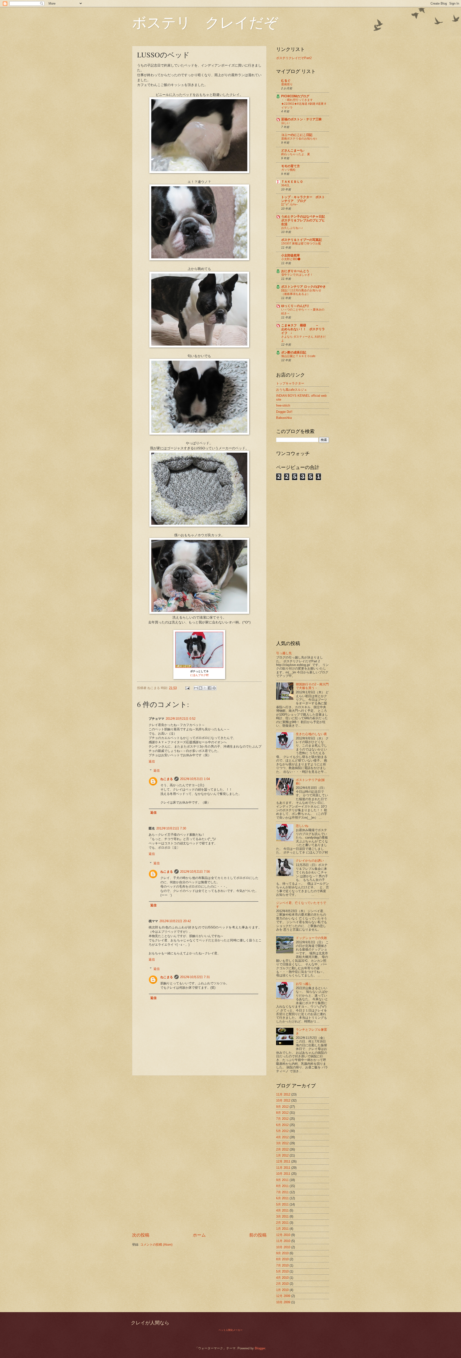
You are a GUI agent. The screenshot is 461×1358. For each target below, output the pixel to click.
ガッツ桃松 (288, 169)
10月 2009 (283, 1302)
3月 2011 (282, 1216)
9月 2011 (282, 1180)
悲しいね (302, 826)
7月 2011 (282, 1192)
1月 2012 (282, 1155)
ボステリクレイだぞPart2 (294, 58)
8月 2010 (282, 1259)
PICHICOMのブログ (295, 96)
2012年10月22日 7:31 (195, 977)
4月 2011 (282, 1210)
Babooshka (284, 418)
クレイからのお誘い (310, 860)
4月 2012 (282, 1137)
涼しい (285, 123)
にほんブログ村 (199, 675)
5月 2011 (282, 1204)
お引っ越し (303, 984)
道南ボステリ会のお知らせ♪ (299, 138)
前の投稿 (258, 1235)
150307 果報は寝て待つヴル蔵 (301, 243)
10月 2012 (283, 1100)
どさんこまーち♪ (293, 150)
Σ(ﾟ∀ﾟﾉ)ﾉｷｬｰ (289, 204)
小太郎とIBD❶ (290, 259)
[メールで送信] (196, 688)
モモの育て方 (290, 166)
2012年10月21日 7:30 (171, 828)
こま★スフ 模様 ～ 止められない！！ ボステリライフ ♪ (303, 329)
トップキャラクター (290, 383)
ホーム (199, 1235)
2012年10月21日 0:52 (180, 718)
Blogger (260, 1348)
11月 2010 (283, 1241)
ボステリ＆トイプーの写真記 (301, 240)
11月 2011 (283, 1167)
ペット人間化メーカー (230, 1330)
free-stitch (283, 405)
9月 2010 (282, 1253)
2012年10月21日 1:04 (195, 779)
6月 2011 (282, 1198)
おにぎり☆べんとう (295, 271)
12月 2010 (283, 1235)
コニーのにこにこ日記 (296, 135)
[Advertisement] (199, 1154)
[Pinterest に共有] (214, 688)
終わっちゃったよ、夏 (295, 154)
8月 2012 (282, 1112)
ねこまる (166, 779)
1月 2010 (282, 1290)
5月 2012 (282, 1131)
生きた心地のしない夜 (311, 734)
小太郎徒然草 (290, 255)
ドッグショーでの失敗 (311, 938)
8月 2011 (282, 1186)
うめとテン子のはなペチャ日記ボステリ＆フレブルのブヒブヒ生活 (303, 220)
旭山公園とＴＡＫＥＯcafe (298, 356)
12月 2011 (283, 1161)
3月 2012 (282, 1143)
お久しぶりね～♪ (292, 228)
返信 (152, 761)
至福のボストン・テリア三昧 (301, 119)
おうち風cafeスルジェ (291, 389)
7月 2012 (282, 1119)
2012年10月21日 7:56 (195, 871)
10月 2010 (283, 1247)
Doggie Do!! (284, 412)
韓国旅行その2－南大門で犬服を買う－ (312, 686)
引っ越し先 (284, 653)
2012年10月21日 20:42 (175, 921)
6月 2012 (282, 1125)
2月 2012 (282, 1149)
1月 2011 (282, 1228)
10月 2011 (283, 1173)
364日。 (286, 185)
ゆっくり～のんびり (295, 306)
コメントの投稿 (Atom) (156, 1244)
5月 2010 (282, 1271)
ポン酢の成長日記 (293, 352)
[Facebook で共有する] (209, 688)
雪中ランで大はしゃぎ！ (297, 274)
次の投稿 (140, 1235)
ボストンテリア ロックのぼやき (303, 286)
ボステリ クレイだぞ (205, 22)
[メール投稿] (187, 688)
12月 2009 (283, 1296)
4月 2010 (282, 1277)
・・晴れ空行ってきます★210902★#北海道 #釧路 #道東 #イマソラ (303, 103)
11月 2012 (283, 1094)
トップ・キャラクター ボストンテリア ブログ (303, 199)
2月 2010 (282, 1283)
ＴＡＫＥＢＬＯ (292, 181)
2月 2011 (282, 1222)
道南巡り (287, 84)
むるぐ (286, 80)
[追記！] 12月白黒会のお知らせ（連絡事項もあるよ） (301, 292)
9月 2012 (282, 1106)
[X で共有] (205, 688)
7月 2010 (282, 1265)
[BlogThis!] (200, 688)
